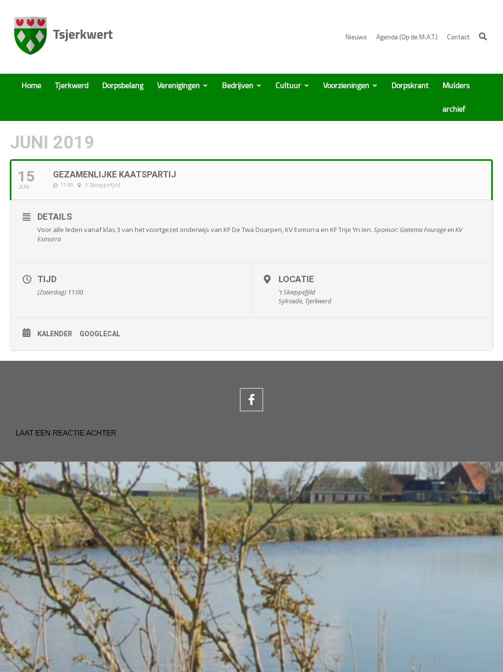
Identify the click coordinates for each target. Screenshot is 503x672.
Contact (458, 37)
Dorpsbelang (122, 85)
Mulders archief (456, 97)
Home (31, 85)
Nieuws (356, 37)
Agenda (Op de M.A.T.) (407, 37)
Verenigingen (178, 85)
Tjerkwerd (71, 85)
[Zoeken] (483, 36)
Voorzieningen (346, 85)
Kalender (54, 334)
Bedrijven (237, 85)
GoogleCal (100, 334)
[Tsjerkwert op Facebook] (251, 399)
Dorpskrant (410, 85)
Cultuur (288, 85)
